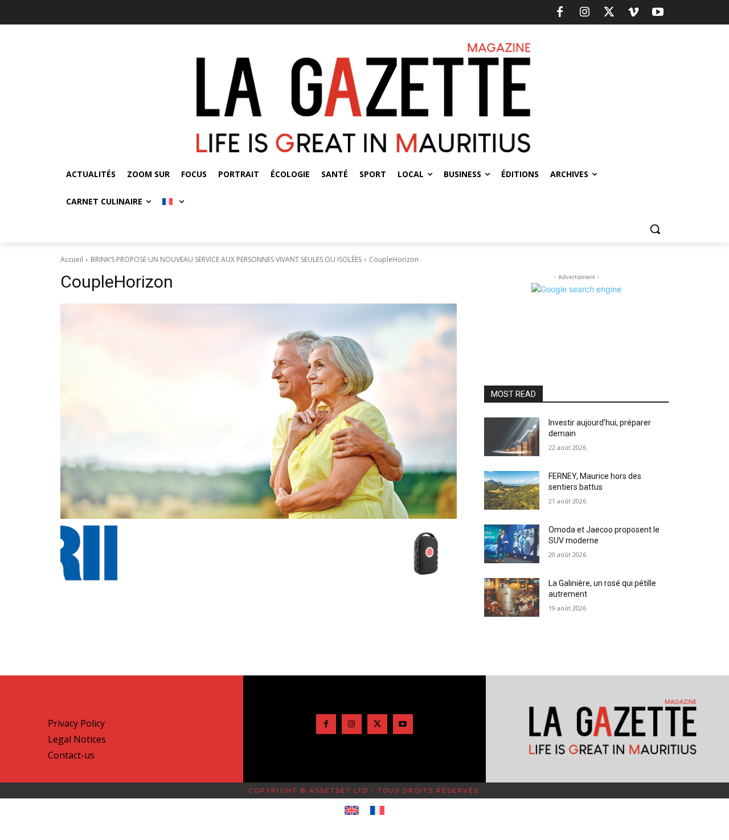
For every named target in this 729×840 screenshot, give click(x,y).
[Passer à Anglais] (351, 811)
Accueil (71, 259)
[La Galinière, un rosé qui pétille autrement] (511, 597)
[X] (609, 12)
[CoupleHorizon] (258, 411)
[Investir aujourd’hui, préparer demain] (511, 436)
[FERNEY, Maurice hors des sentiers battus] (511, 490)
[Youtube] (658, 12)
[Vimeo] (633, 12)
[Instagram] (584, 12)
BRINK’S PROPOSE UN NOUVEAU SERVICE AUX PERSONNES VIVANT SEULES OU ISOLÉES (226, 259)
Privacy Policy (76, 723)
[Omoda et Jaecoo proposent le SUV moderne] (511, 544)
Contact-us (71, 755)
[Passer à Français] (377, 811)
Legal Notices (77, 739)
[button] (655, 229)
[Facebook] (560, 12)
